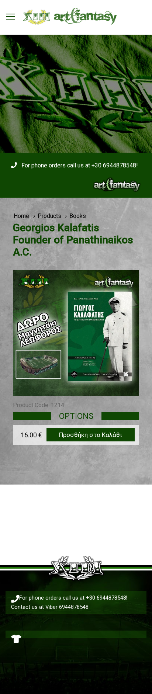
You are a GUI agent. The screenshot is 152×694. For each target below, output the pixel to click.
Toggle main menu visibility (11, 16)
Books (77, 215)
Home (21, 215)
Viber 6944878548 (67, 607)
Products (49, 215)
